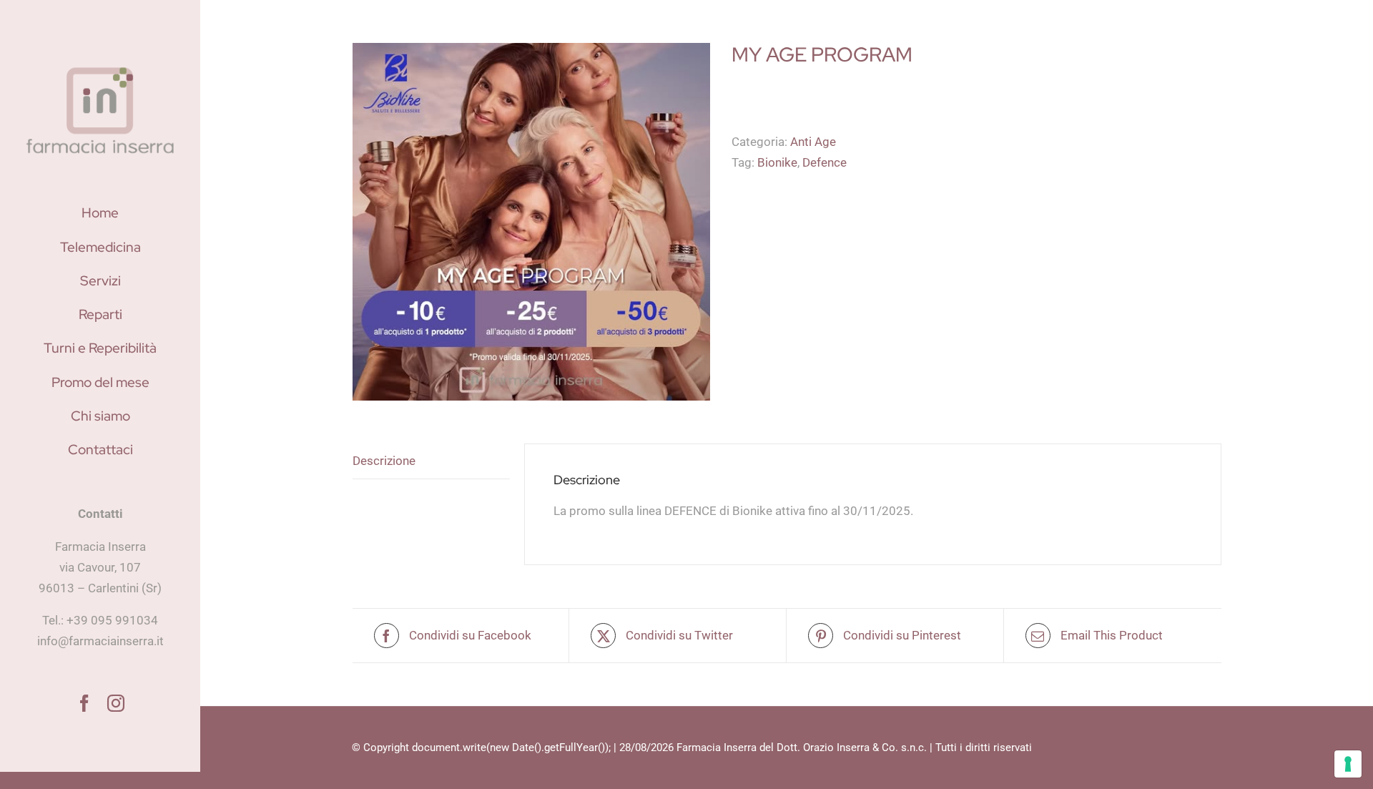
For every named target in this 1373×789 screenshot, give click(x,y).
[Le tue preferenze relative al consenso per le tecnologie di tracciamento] (1348, 764)
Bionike (777, 162)
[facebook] (84, 703)
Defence (824, 162)
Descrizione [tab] (384, 461)
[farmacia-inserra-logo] (100, 66)
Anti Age (813, 141)
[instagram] (115, 703)
